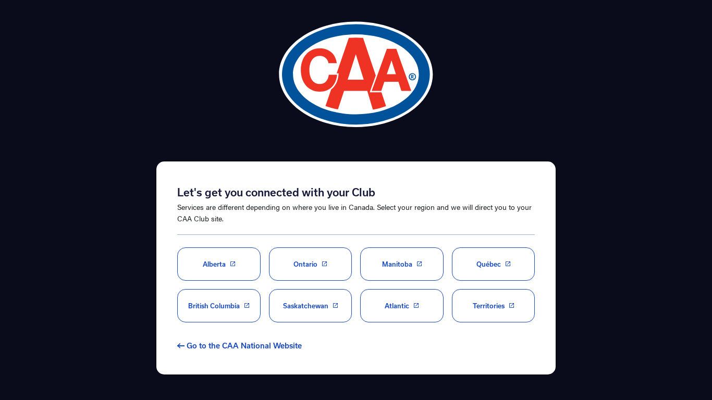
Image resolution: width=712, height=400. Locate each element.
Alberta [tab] (214, 264)
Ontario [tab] (305, 264)
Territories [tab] (489, 305)
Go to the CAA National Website (244, 346)
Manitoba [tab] (397, 264)
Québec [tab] (488, 264)
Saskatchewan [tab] (305, 305)
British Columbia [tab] (214, 305)
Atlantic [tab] (397, 305)
